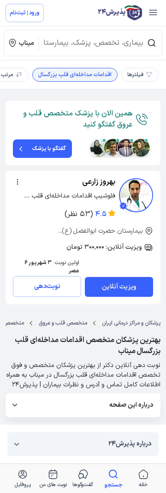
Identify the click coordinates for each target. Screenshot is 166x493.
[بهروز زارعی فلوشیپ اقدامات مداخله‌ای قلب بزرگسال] (136, 195)
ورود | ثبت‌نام (25, 13)
